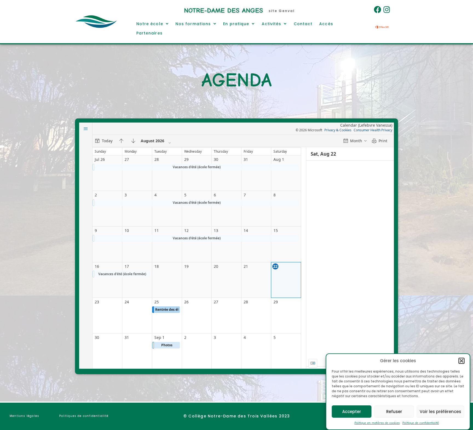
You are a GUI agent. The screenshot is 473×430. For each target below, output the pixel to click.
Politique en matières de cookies (377, 423)
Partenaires (149, 33)
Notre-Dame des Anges (223, 10)
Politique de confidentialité (420, 423)
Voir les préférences (440, 411)
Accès (326, 24)
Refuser (394, 411)
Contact (303, 24)
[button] (461, 361)
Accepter (351, 411)
